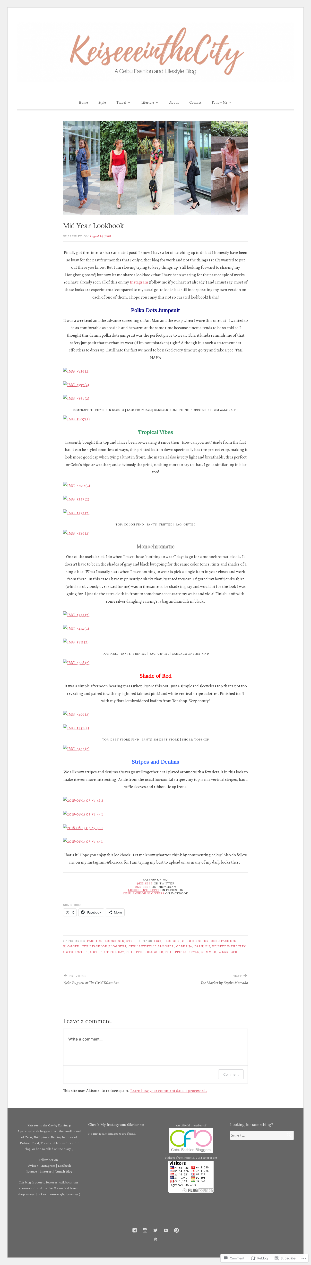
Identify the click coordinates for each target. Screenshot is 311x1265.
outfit (81, 951)
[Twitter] (155, 1230)
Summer (208, 951)
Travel (121, 102)
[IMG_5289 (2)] (76, 533)
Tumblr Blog (63, 1171)
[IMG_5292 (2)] (76, 513)
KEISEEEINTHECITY (143, 890)
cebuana (184, 946)
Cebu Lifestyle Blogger (151, 946)
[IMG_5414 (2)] (76, 628)
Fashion (95, 941)
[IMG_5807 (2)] (76, 419)
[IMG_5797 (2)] (76, 385)
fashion (202, 946)
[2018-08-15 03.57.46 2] (83, 800)
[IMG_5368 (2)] (76, 663)
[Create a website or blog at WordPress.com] (155, 1239)
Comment (231, 1074)
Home (83, 102)
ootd (68, 951)
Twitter (33, 1165)
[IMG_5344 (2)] (76, 615)
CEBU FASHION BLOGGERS (143, 893)
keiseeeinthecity (228, 946)
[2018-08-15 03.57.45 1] (83, 841)
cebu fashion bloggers (104, 946)
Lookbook (114, 941)
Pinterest (46, 1171)
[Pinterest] (176, 1230)
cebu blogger (195, 941)
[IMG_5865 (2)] (76, 398)
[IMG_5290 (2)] (76, 485)
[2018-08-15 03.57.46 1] (83, 828)
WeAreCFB (227, 951)
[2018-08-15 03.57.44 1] (83, 814)
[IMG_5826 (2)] (76, 371)
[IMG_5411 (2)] (75, 642)
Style (102, 102)
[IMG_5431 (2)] (76, 728)
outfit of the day (107, 951)
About (174, 102)
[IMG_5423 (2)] (76, 748)
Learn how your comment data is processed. (168, 1090)
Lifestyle (147, 102)
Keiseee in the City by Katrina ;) (49, 1125)
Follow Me (219, 102)
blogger (172, 941)
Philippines (176, 951)
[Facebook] (134, 1230)
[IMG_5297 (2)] (76, 499)
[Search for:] (262, 1135)
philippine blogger (144, 951)
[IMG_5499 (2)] (76, 714)
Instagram (139, 282)
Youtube (31, 1171)
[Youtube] (166, 1230)
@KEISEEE (145, 883)
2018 (157, 941)
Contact (195, 102)
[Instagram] (145, 1230)
